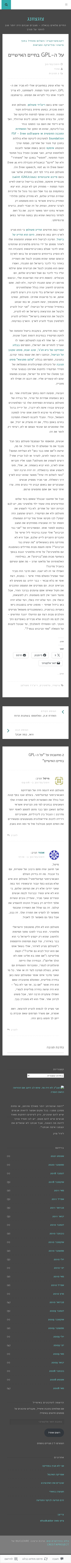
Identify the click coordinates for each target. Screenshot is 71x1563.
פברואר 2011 (57, 1207)
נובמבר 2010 (57, 1233)
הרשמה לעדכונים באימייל (48, 1402)
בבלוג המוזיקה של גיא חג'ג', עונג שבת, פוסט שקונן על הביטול (36, 350)
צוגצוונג (35, 19)
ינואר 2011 (58, 1216)
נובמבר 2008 (56, 1371)
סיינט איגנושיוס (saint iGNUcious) (34, 177)
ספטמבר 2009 (56, 1328)
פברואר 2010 (57, 1302)
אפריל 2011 (58, 1199)
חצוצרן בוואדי (56, 1491)
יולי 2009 (58, 1336)
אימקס (50, 148)
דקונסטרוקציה (55, 41)
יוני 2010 (59, 1268)
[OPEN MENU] (66, 4)
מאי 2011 (59, 1190)
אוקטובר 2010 (56, 1242)
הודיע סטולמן (34, 230)
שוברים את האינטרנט (52, 1483)
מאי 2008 (58, 1388)
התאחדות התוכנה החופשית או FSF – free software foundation (38, 134)
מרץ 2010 (58, 1294)
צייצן (61, 1514)
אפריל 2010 (57, 1285)
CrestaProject (58, 1544)
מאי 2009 (58, 1354)
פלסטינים (45, 685)
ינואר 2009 (57, 1362)
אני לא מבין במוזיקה (53, 1466)
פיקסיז (56, 685)
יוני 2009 (59, 1345)
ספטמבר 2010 (56, 1251)
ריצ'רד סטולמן (36, 105)
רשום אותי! (54, 1432)
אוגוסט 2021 (57, 1156)
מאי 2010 (59, 1276)
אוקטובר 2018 (56, 1182)
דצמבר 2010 (57, 1225)
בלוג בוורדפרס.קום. (57, 1541)
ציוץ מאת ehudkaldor (52, 1520)
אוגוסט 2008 (57, 1379)
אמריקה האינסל (55, 1474)
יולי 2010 (59, 1259)
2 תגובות (54, 73)
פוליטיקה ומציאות (44, 45)
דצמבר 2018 (57, 1173)
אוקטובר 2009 (56, 1319)
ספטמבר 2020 (56, 1164)
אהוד (57, 69)
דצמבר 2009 (57, 1311)
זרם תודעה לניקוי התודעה (50, 1500)
